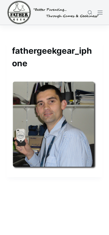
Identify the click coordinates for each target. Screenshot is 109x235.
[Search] (90, 12)
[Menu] (100, 12)
